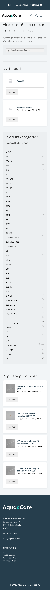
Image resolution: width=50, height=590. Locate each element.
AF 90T (9, 188)
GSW (8, 255)
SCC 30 (9, 282)
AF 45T (9, 183)
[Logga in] (36, 15)
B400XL (9, 215)
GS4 (7, 251)
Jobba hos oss (9, 555)
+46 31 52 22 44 (10, 533)
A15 (7, 170)
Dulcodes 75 (11, 246)
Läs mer (12, 92)
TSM (7, 332)
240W (8, 156)
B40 (7, 210)
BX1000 (9, 233)
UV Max (9, 354)
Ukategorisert (11, 345)
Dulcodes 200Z (12, 237)
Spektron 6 (10, 305)
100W (8, 152)
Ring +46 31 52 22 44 (33, 5)
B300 (8, 206)
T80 (7, 318)
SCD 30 (9, 291)
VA (7, 359)
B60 (7, 219)
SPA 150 (9, 296)
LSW (8, 269)
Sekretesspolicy (9, 558)
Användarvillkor (9, 561)
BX (7, 228)
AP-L (8, 192)
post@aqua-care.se (11, 538)
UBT (7, 341)
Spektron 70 (11, 309)
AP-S (8, 197)
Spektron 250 (12, 300)
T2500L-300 (11, 314)
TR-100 (9, 327)
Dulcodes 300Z (12, 242)
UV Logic (9, 350)
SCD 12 (9, 287)
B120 (8, 201)
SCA (7, 273)
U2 (7, 336)
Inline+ (8, 264)
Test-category (12, 323)
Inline (8, 260)
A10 (7, 165)
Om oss (6, 552)
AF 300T (9, 179)
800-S (9, 161)
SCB (7, 278)
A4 (7, 174)
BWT (8, 224)
